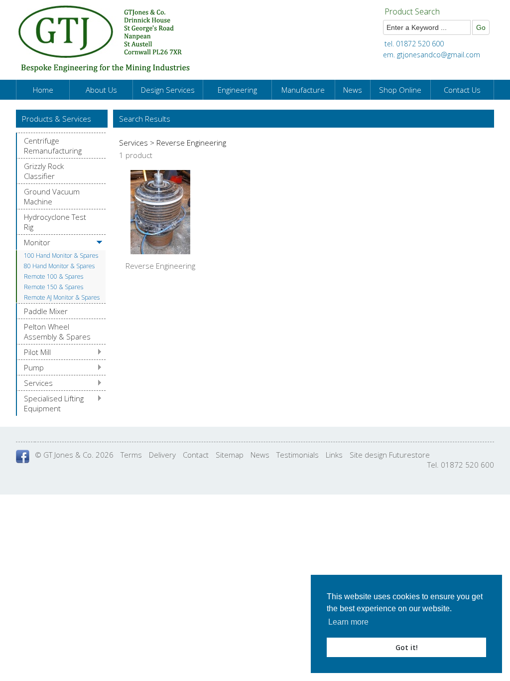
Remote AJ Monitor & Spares (62, 297)
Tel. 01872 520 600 (460, 465)
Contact (196, 455)
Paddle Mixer (46, 311)
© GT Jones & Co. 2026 (74, 455)
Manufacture (303, 90)
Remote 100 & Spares (53, 276)
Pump (34, 367)
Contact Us (462, 90)
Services (38, 383)
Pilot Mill (37, 352)
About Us (101, 90)
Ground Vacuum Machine (52, 196)
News (352, 90)
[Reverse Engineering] (160, 251)
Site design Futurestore (390, 455)
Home (43, 90)
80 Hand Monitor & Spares (59, 266)
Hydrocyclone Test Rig (55, 222)
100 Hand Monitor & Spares (61, 255)
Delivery (162, 455)
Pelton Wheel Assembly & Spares (57, 331)
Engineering (237, 90)
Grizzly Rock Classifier (44, 171)
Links (334, 455)
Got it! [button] (406, 647)
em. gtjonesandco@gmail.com (431, 54)
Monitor (37, 242)
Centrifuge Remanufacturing (53, 146)
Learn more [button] (348, 622)
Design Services (168, 90)
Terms (131, 455)
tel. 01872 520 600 (414, 43)
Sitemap (230, 455)
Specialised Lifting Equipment (54, 403)
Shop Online (400, 90)
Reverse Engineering (160, 266)
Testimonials (297, 455)
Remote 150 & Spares (53, 287)
